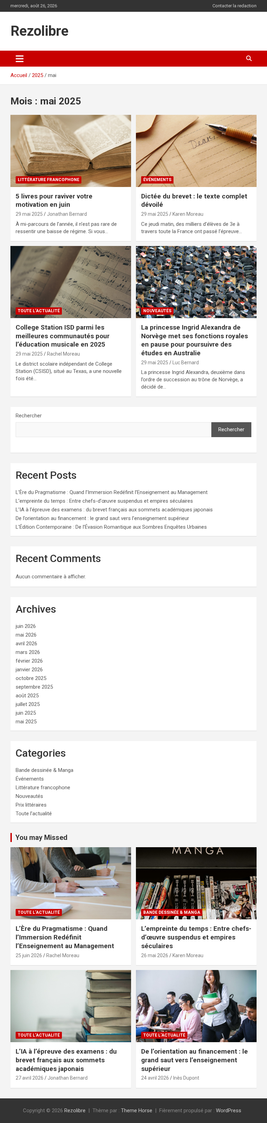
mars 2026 (28, 652)
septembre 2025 (34, 687)
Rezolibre (39, 31)
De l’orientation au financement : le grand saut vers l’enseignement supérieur (102, 518)
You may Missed (41, 837)
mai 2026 (26, 635)
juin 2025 (26, 713)
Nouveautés (157, 310)
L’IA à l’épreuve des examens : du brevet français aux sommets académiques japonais (114, 510)
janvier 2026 (29, 669)
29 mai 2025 (29, 214)
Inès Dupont (186, 1078)
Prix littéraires (31, 805)
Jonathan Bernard (67, 214)
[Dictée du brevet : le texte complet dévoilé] (196, 150)
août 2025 (27, 695)
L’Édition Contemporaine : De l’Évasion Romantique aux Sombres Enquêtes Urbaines (111, 527)
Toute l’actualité (39, 310)
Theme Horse (136, 1110)
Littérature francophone (48, 179)
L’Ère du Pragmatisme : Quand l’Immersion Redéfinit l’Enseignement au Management (112, 492)
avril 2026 (26, 643)
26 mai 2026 (154, 955)
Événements (157, 179)
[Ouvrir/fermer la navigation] (19, 59)
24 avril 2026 (155, 1078)
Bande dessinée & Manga (44, 770)
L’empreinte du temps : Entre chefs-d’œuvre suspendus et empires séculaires (104, 501)
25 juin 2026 (29, 955)
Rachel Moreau (63, 354)
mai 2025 (26, 721)
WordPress (228, 1110)
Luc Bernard (185, 362)
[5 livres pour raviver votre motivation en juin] (70, 150)
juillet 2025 (28, 704)
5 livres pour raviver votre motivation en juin (54, 200)
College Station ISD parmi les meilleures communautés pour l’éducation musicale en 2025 (63, 335)
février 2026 (29, 661)
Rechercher (29, 415)
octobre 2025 (31, 678)
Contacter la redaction (234, 5)
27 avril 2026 (29, 1078)
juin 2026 (26, 626)
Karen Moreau (187, 214)
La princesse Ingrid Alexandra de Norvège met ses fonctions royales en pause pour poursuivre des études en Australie (194, 340)
